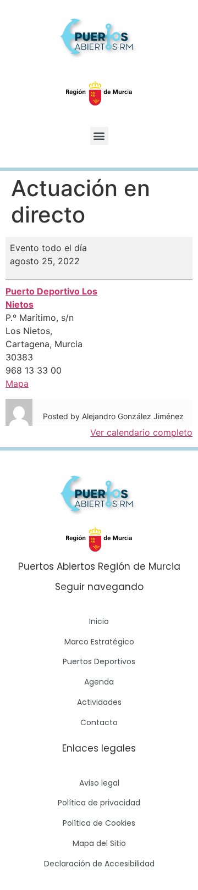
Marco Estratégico (99, 641)
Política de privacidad (99, 802)
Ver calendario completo (141, 432)
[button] (99, 136)
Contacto (99, 722)
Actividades (99, 702)
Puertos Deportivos (99, 661)
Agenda (99, 681)
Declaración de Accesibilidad (99, 863)
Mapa (17, 383)
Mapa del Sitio (99, 843)
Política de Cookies (99, 822)
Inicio (99, 621)
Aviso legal (99, 782)
